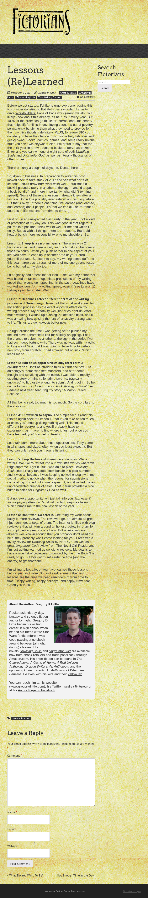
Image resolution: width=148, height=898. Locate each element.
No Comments (87, 97)
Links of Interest (114, 42)
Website (12, 846)
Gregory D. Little (47, 92)
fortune (34, 342)
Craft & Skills (68, 92)
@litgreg (80, 686)
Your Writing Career (49, 97)
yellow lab (75, 674)
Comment (14, 755)
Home (46, 42)
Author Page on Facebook (36, 690)
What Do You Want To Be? (26, 875)
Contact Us (89, 42)
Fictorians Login (132, 891)
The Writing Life (25, 97)
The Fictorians (66, 42)
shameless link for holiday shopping (54, 335)
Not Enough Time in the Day (75, 875)
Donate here (69, 168)
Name (12, 812)
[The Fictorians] (41, 33)
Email (12, 829)
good (24, 342)
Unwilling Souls (31, 651)
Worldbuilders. (25, 113)
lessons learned (21, 718)
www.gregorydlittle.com (27, 686)
